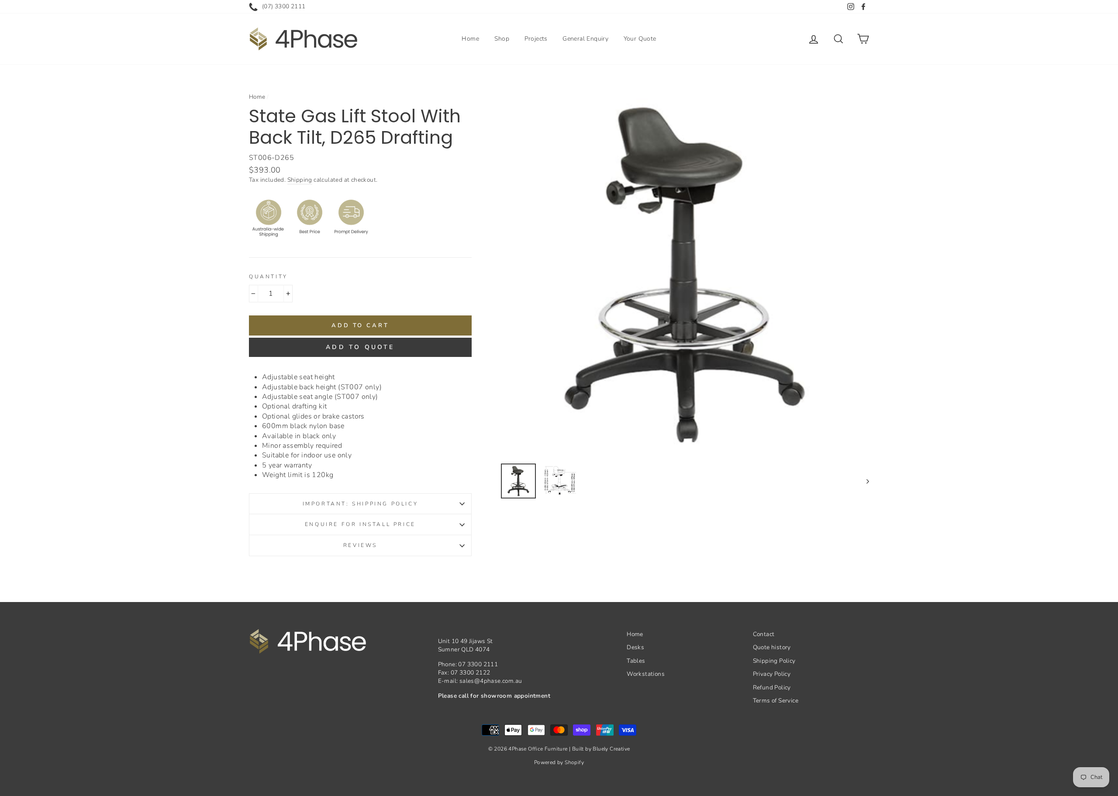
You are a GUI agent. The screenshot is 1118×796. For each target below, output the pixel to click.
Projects (536, 39)
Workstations (646, 674)
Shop (502, 39)
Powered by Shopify (559, 762)
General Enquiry (585, 39)
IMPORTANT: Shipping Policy (360, 503)
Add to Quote (360, 347)
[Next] (863, 481)
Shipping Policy (774, 661)
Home (470, 39)
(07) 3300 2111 (284, 6)
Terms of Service (775, 700)
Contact (764, 634)
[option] (685, 272)
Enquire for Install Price (360, 524)
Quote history (772, 647)
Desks (635, 647)
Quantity (268, 276)
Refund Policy (772, 687)
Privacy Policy (772, 674)
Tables (636, 661)
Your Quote (640, 39)
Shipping (299, 180)
